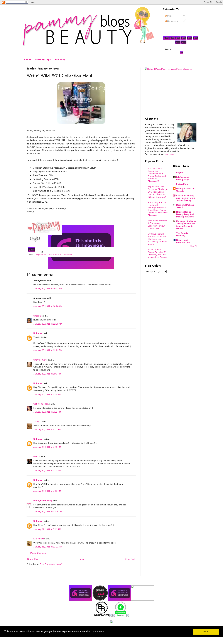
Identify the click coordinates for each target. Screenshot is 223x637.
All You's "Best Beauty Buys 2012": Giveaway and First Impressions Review (157, 253)
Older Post (130, 559)
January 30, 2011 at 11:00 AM (47, 324)
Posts (169, 16)
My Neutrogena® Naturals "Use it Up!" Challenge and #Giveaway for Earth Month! (157, 239)
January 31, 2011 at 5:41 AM (47, 529)
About (27, 60)
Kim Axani (38, 538)
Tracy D (37, 421)
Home (81, 559)
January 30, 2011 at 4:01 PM (47, 429)
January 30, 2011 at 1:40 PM (47, 374)
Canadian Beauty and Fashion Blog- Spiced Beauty (186, 198)
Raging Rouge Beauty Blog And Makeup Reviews (185, 214)
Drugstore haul (41, 255)
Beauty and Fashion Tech (183, 241)
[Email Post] (41, 252)
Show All (193, 246)
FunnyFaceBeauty (42, 500)
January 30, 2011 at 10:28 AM (47, 306)
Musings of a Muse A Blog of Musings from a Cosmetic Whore (186, 225)
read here (169, 154)
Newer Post (32, 559)
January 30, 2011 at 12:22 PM (47, 350)
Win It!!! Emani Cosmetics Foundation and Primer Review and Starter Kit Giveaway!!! (157, 174)
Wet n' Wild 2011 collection (60, 255)
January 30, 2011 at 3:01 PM (47, 412)
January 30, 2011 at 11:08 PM (47, 511)
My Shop (60, 60)
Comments (172, 21)
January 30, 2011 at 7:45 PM (47, 491)
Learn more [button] (98, 631)
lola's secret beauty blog (182, 178)
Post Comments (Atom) (51, 564)
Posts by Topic (43, 60)
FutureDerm (182, 184)
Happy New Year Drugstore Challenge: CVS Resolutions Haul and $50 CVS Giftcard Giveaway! (158, 191)
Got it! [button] (206, 631)
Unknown (38, 333)
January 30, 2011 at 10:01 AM (47, 288)
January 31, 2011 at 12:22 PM (47, 547)
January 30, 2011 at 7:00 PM (47, 470)
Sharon (37, 316)
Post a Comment (38, 553)
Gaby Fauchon (41, 404)
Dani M (37, 456)
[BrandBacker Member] (101, 616)
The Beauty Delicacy (182, 234)
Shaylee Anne (40, 360)
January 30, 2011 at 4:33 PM (47, 447)
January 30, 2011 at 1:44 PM (47, 394)
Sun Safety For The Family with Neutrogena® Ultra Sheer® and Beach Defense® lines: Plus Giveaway (157, 208)
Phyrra (179, 172)
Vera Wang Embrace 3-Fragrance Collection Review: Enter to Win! (157, 224)
